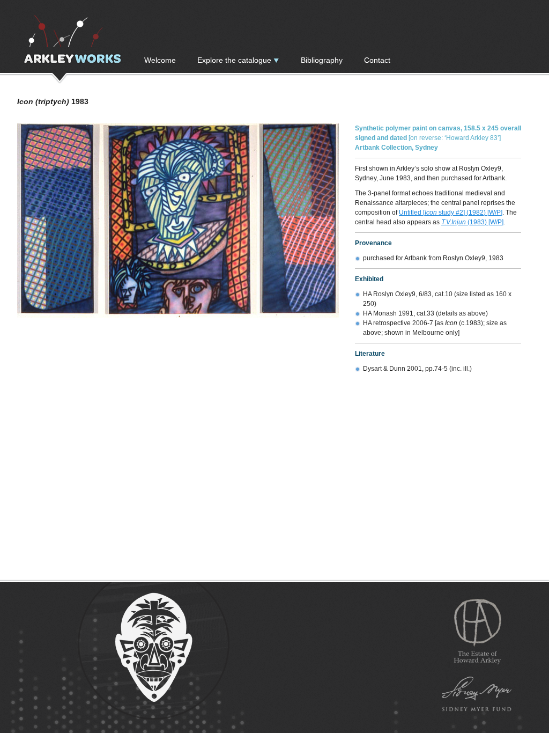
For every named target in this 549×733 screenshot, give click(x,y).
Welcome (160, 60)
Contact (377, 60)
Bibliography (322, 60)
